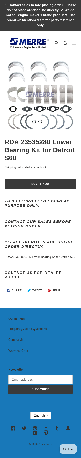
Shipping (10, 167)
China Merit (45, 444)
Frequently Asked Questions (27, 329)
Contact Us (16, 339)
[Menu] (74, 42)
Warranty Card (18, 350)
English (39, 415)
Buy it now (40, 183)
